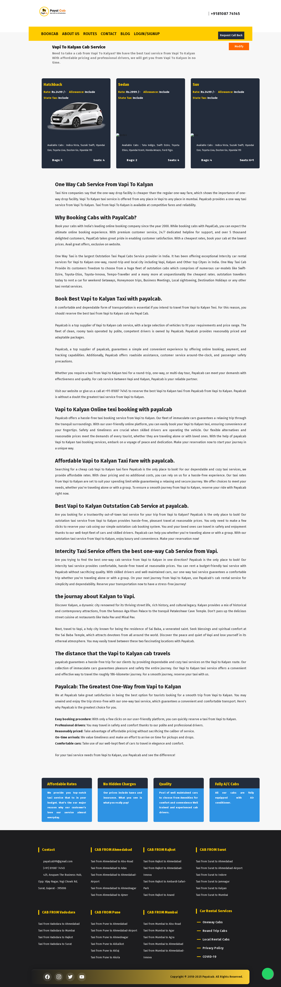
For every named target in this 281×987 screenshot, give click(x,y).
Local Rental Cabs (216, 939)
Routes (90, 33)
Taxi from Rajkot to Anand (158, 895)
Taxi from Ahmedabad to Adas (109, 868)
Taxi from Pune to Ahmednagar (109, 937)
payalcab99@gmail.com (57, 861)
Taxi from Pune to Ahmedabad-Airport (114, 930)
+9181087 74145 (225, 14)
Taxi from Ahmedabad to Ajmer (109, 895)
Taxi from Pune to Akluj (105, 950)
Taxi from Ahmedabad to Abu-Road (112, 861)
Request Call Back (231, 35)
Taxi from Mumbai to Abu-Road (162, 924)
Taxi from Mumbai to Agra (158, 937)
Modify (239, 46)
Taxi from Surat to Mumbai (212, 895)
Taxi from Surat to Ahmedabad (214, 861)
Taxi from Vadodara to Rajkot (55, 937)
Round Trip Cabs (215, 931)
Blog (125, 33)
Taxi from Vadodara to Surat (55, 944)
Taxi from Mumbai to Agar (158, 930)
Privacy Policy (213, 948)
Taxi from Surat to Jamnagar (213, 881)
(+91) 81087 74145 (54, 868)
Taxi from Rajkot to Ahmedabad (162, 861)
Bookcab (49, 33)
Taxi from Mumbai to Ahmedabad (163, 944)
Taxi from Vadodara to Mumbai (56, 930)
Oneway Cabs (213, 922)
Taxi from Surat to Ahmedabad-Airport (219, 868)
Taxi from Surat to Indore (211, 874)
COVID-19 (209, 956)
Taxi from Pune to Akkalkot (107, 944)
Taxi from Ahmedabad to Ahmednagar (113, 888)
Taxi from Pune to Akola (105, 957)
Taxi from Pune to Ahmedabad (109, 924)
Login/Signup (147, 33)
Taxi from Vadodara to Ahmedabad (59, 924)
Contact (109, 33)
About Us (70, 33)
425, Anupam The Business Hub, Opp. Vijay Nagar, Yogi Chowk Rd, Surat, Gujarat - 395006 (60, 881)
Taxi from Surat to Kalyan (211, 888)
